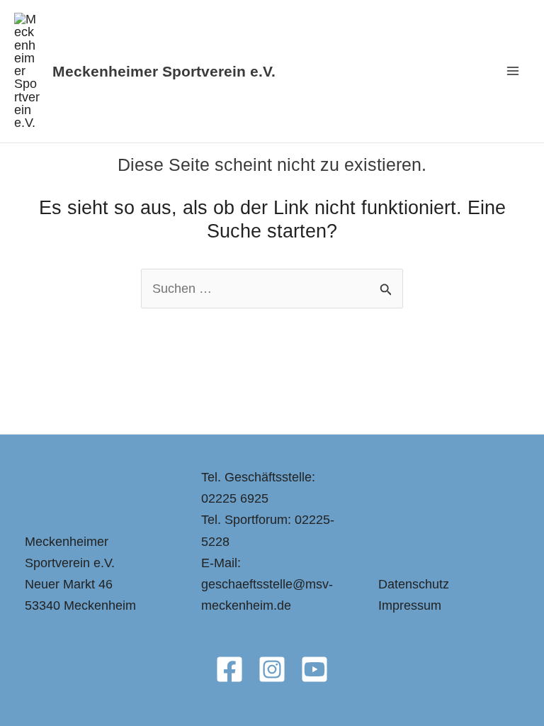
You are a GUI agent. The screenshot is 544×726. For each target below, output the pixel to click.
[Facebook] (229, 669)
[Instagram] (272, 669)
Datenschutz (413, 583)
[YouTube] (314, 669)
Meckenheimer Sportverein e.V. (164, 71)
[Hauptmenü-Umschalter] (513, 71)
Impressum (409, 605)
